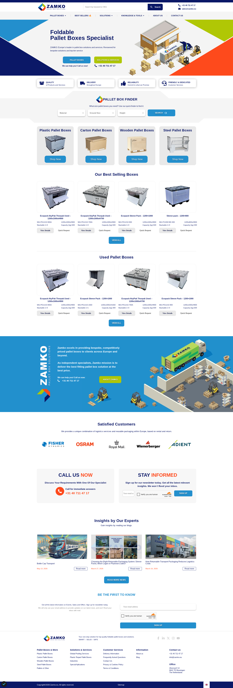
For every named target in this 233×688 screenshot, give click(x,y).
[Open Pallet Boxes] (65, 16)
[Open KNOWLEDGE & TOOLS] (144, 16)
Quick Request (64, 230)
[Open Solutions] (112, 16)
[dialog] (4, 684)
